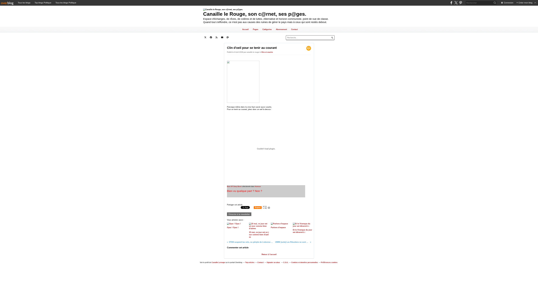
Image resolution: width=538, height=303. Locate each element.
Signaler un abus (273, 262)
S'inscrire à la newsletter (239, 214)
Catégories (267, 29)
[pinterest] (460, 2)
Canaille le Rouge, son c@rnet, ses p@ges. (254, 14)
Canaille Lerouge (218, 262)
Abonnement (281, 29)
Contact (294, 29)
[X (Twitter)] (456, 2)
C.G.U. (285, 262)
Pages (255, 29)
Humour (258, 186)
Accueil (245, 29)
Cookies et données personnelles (304, 262)
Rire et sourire (267, 52)
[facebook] (451, 2)
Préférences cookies (329, 262)
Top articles (249, 262)
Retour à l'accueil (269, 254)
